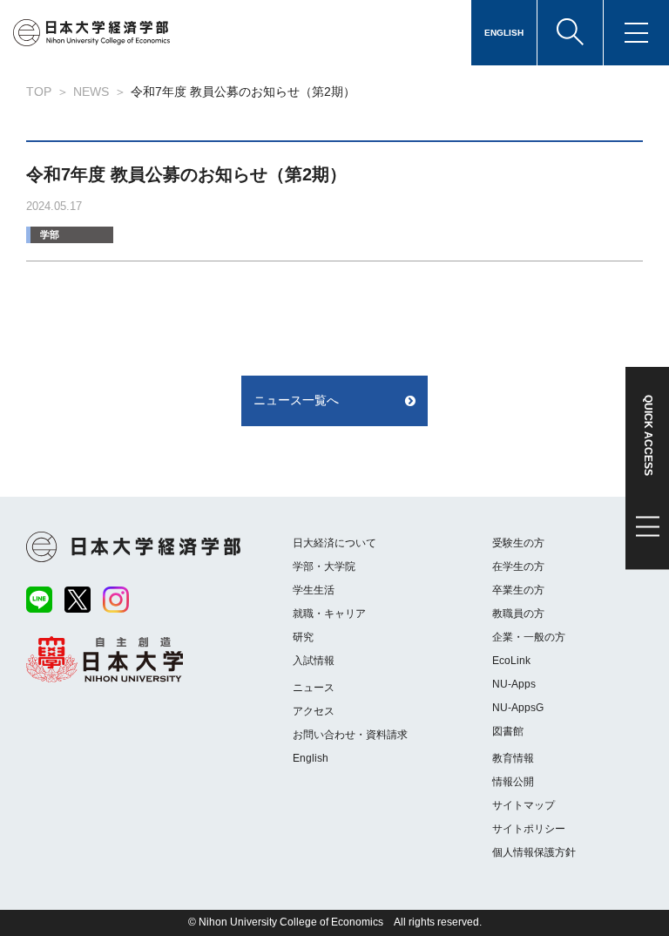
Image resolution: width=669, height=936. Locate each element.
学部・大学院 (324, 566)
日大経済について (334, 543)
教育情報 (513, 758)
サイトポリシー (528, 829)
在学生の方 (518, 566)
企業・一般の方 (528, 637)
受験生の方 (518, 543)
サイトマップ (523, 805)
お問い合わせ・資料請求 (350, 735)
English (310, 758)
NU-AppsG (518, 708)
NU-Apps (514, 684)
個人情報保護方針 (534, 852)
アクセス (313, 711)
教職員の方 (518, 613)
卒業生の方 (518, 590)
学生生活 (313, 590)
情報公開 (513, 782)
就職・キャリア (329, 613)
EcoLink (511, 661)
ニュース (313, 688)
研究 (303, 637)
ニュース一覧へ (296, 400)
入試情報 (313, 661)
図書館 (508, 731)
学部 (49, 234)
